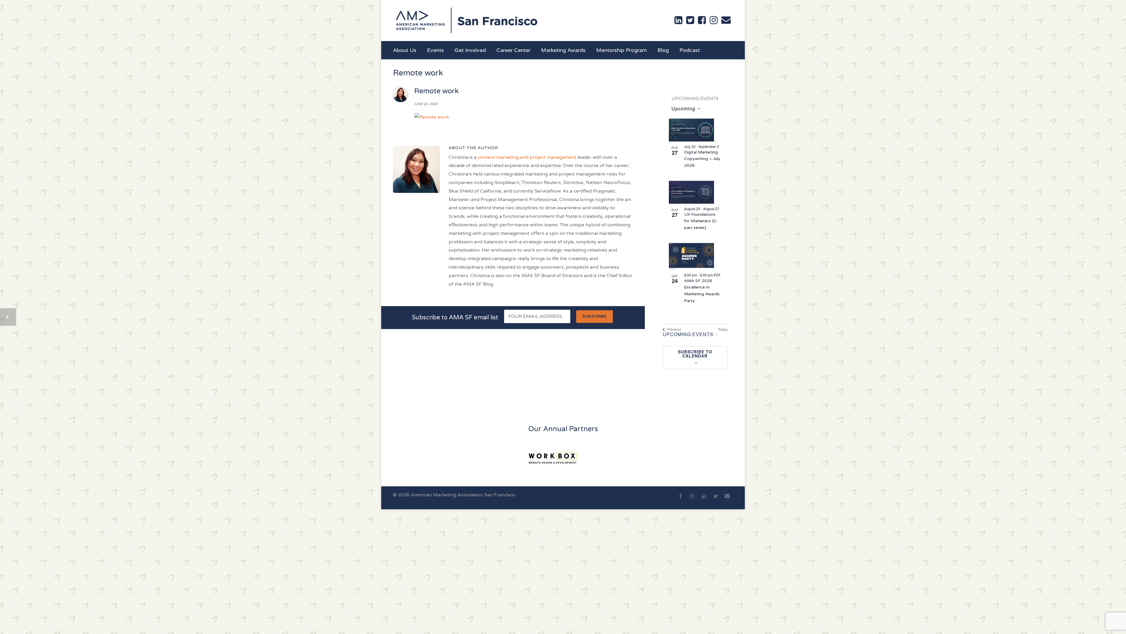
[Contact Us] (726, 20)
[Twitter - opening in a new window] (690, 20)
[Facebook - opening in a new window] (702, 20)
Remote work (436, 91)
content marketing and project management (527, 157)
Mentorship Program (621, 50)
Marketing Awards (563, 50)
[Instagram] (692, 499)
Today (723, 329)
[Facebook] (680, 499)
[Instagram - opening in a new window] (714, 20)
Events (435, 50)
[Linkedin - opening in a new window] (678, 20)
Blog (663, 50)
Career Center (513, 50)
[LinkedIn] (704, 499)
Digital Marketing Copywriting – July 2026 (702, 159)
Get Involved (470, 50)
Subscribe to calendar (695, 354)
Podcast (689, 50)
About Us (404, 50)
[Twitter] (715, 499)
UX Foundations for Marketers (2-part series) (701, 221)
